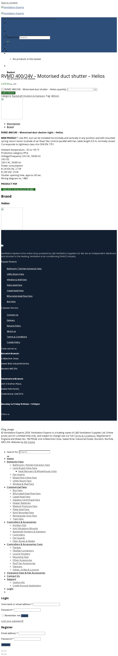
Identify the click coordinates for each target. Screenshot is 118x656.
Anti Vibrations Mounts (25, 528)
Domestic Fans (15, 461)
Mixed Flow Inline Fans (25, 477)
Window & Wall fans (17, 279)
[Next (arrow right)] (5, 654)
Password (7, 609)
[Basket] (8, 53)
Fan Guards (19, 538)
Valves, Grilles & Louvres (26, 569)
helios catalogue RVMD (18, 189)
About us (11, 331)
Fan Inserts (19, 474)
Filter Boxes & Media (24, 541)
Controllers (19, 534)
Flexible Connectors (23, 550)
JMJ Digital (29, 442)
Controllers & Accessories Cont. (25, 544)
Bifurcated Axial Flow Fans (20, 296)
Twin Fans (18, 518)
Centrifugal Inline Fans (25, 468)
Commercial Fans (17, 487)
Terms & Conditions (17, 336)
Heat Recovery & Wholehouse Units (37, 471)
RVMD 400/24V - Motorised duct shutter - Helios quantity (35, 89)
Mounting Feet (21, 557)
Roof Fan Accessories (24, 563)
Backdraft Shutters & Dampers (44, 18)
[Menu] (7, 23)
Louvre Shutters (21, 553)
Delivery (11, 320)
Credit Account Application (27, 585)
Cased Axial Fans (15, 290)
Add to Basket (8, 93)
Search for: (13, 452)
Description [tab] (13, 123)
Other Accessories (22, 560)
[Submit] (8, 41)
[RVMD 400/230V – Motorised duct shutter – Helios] (15, 50)
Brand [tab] (10, 127)
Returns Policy (14, 325)
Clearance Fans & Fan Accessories (26, 572)
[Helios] (12, 118)
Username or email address (17, 604)
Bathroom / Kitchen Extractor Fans (24, 268)
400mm (55, 96)
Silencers (17, 566)
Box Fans (11, 301)
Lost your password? (12, 621)
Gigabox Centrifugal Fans (26, 499)
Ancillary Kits (19, 525)
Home (5, 18)
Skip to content (9, 2)
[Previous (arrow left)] (2, 654)
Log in (24, 616)
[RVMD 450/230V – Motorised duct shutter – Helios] (15, 35)
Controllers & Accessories (19, 18)
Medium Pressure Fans (25, 506)
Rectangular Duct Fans (25, 515)
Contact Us (12, 314)
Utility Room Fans (15, 274)
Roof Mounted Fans (23, 512)
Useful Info (19, 582)
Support (11, 579)
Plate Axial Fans (14, 285)
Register (5, 645)
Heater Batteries (22, 503)
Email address (9, 633)
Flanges (17, 547)
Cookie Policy (13, 342)
